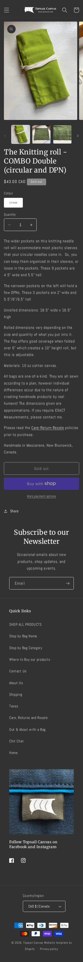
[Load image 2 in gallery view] (41, 134)
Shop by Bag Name (23, 636)
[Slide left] (5, 136)
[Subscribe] (68, 583)
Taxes (13, 706)
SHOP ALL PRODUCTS (25, 624)
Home (13, 752)
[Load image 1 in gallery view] (21, 134)
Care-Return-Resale (47, 427)
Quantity (10, 214)
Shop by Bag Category (25, 647)
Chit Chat (16, 741)
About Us (16, 682)
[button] (6, 10)
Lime (16, 203)
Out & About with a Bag (27, 729)
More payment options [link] (41, 496)
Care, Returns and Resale (28, 717)
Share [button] (14, 511)
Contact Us (18, 671)
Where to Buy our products (29, 659)
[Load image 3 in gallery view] (62, 134)
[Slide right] (78, 136)
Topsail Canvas (33, 943)
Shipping (15, 694)
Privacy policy (49, 949)
